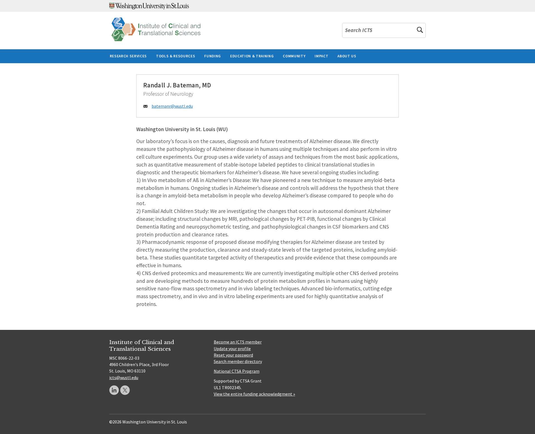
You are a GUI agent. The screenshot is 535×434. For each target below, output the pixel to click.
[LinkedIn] (114, 390)
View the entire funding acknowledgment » (254, 394)
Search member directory (238, 361)
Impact (321, 56)
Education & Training (252, 56)
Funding (212, 56)
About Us (346, 56)
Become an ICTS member (238, 342)
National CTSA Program (236, 371)
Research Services (128, 56)
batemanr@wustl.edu (172, 106)
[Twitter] (125, 390)
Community (294, 56)
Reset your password (233, 355)
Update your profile (232, 348)
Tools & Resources (175, 56)
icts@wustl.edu (123, 377)
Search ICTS (358, 30)
